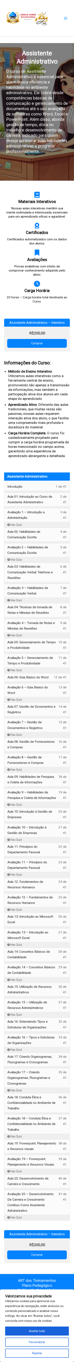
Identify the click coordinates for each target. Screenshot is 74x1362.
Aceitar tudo (37, 1331)
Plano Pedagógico (37, 1285)
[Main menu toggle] (65, 18)
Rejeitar (37, 1353)
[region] (37, 1325)
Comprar (37, 343)
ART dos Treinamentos (37, 1280)
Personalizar (37, 1342)
